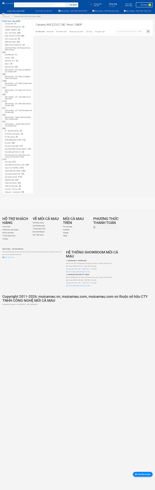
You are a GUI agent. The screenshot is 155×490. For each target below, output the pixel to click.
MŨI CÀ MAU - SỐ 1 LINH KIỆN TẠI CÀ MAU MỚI (18, 98)
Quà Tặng (8, 162)
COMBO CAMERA (11, 30)
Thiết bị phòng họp (11, 186)
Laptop (7, 58)
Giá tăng (89, 32)
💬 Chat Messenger (143, 474)
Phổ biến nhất (61, 32)
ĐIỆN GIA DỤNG (10, 42)
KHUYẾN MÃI (9, 55)
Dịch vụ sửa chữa (11, 39)
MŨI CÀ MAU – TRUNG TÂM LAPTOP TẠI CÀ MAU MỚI (17, 125)
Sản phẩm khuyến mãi (12, 174)
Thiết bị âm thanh (11, 183)
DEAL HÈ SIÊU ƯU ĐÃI (12, 36)
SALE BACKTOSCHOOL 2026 (15, 165)
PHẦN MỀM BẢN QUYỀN (13, 140)
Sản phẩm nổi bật (11, 177)
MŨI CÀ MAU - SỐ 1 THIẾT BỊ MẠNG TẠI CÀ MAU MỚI (18, 111)
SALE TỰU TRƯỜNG (12, 168)
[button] (43, 11)
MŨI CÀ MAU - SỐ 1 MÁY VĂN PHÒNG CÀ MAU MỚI (18, 104)
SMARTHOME (9, 180)
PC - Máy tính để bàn (12, 131)
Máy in (7, 64)
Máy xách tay (9, 67)
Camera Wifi (9, 24)
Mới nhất (50, 32)
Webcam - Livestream (12, 192)
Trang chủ (5, 16)
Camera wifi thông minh (13, 27)
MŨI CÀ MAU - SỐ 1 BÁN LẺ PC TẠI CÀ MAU (18, 91)
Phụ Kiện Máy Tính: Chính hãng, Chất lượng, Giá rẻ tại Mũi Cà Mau (17, 156)
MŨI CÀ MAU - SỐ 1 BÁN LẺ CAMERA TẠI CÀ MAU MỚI (18, 71)
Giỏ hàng (145, 5)
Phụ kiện (8, 143)
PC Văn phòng (10, 137)
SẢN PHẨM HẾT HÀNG (12, 171)
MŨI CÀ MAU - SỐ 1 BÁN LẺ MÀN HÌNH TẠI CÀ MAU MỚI (18, 84)
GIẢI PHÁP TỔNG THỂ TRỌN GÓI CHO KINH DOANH (17, 49)
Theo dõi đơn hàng (128, 5)
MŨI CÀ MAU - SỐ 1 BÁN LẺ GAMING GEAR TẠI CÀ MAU (17, 77)
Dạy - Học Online (10, 33)
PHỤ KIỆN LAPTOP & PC (13, 152)
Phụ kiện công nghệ (12, 146)
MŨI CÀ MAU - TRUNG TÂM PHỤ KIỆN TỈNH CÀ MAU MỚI (18, 118)
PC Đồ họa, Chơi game (12, 134)
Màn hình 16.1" (10, 61)
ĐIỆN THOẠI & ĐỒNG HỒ (13, 45)
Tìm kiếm (148, 31)
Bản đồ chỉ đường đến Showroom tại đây (78, 272)
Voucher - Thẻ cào (11, 189)
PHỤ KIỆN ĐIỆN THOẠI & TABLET (16, 149)
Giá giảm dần (100, 32)
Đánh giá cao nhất (76, 32)
